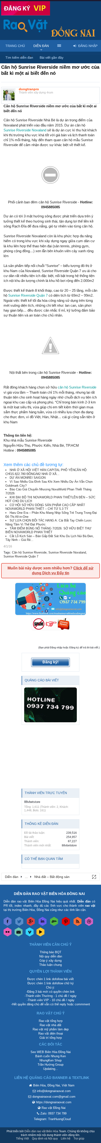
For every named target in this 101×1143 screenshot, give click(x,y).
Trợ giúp (79, 1138)
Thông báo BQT (50, 952)
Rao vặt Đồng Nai (54, 1108)
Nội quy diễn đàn (50, 956)
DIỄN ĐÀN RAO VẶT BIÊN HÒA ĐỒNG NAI (49, 894)
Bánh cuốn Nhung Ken (50, 1056)
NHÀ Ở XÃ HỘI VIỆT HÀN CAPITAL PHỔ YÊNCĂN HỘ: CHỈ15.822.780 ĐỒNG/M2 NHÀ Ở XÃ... (46, 472)
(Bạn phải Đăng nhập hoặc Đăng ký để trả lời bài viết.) (69, 647)
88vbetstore (32, 802)
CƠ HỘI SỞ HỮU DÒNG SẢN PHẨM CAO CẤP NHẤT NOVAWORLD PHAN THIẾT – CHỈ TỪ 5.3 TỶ (45, 507)
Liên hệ (65, 1138)
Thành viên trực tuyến (46, 793)
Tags (7, 552)
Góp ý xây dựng (50, 960)
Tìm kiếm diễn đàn (19, 57)
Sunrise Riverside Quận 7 (28, 295)
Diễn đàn (41, 46)
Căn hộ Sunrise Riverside (29, 552)
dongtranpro (29, 89)
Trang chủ (15, 46)
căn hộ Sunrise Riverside (77, 387)
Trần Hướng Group (50, 1064)
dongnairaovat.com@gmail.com (53, 1096)
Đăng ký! (50, 662)
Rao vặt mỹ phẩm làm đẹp (51, 1029)
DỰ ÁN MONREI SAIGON (28, 477)
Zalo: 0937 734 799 (53, 1113)
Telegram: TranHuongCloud (52, 1119)
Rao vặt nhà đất (50, 1025)
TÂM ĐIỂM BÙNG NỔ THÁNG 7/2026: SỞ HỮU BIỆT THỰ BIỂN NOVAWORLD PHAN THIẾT (48, 530)
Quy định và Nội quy (45, 1138)
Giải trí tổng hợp (50, 1037)
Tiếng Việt (22, 1138)
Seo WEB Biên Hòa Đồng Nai (51, 1052)
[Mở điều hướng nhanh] (93, 876)
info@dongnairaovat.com (54, 1091)
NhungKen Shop (50, 1060)
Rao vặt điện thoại (50, 1033)
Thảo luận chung (50, 965)
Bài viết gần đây (51, 57)
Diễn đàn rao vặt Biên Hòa (41, 1131)
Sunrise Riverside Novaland (25, 130)
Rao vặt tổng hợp (50, 1021)
